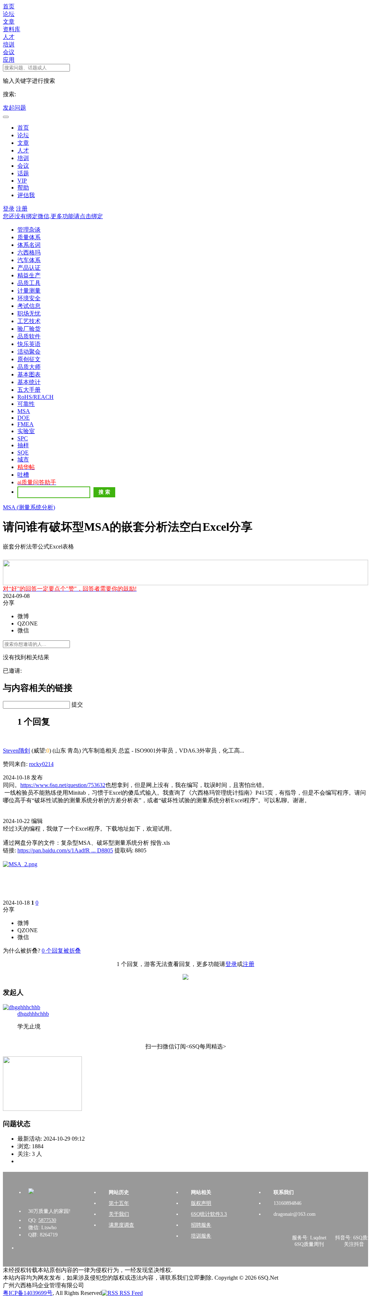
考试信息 (29, 306)
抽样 (23, 445)
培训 (8, 44)
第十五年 (119, 1203)
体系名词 (29, 245)
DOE (23, 418)
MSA (23, 411)
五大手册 (29, 390)
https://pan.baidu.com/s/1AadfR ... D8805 (65, 850)
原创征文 (29, 359)
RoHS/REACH (35, 397)
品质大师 (29, 367)
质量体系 (29, 237)
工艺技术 (29, 321)
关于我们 (119, 1214)
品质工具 (29, 283)
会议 (8, 52)
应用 (8, 60)
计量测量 (29, 291)
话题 (23, 173)
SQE (23, 452)
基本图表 (29, 374)
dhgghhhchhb (33, 1014)
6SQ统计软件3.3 (209, 1214)
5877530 (47, 1220)
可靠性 (26, 404)
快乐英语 (29, 344)
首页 (8, 6)
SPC (22, 438)
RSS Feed (130, 1293)
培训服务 (201, 1236)
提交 (77, 704)
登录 (8, 208)
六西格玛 (29, 252)
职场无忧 (29, 313)
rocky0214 (41, 764)
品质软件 (29, 336)
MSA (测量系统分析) (29, 507)
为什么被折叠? (21, 951)
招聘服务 (201, 1225)
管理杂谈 (29, 230)
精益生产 (29, 275)
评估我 (26, 195)
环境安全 (29, 298)
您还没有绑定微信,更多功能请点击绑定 (53, 216)
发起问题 (14, 108)
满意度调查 (121, 1225)
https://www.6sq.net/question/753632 (62, 785)
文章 (8, 22)
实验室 (26, 431)
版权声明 (201, 1203)
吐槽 (23, 475)
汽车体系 (29, 260)
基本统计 (29, 382)
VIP (22, 181)
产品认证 (29, 268)
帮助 (23, 187)
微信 (23, 630)
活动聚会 (29, 352)
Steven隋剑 (16, 750)
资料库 (11, 29)
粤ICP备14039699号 (28, 1293)
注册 (22, 208)
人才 (8, 37)
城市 (23, 459)
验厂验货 (29, 329)
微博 (23, 616)
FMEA (25, 424)
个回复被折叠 (61, 951)
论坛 (8, 14)
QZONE (27, 623)
